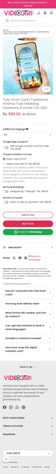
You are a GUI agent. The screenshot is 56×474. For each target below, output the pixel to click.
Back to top (26, 366)
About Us (15, 467)
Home (5, 30)
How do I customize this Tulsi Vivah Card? (25, 292)
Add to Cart (28, 214)
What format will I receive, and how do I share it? (25, 314)
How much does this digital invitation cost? (21, 349)
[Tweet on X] (14, 258)
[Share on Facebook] (20, 258)
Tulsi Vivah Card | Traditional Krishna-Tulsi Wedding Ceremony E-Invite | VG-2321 (26, 32)
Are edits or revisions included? (23, 338)
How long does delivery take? (22, 303)
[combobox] (28, 20)
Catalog (25, 467)
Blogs (47, 467)
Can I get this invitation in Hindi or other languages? (24, 327)
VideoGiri (14, 462)
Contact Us (37, 467)
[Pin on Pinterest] (26, 258)
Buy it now (28, 223)
